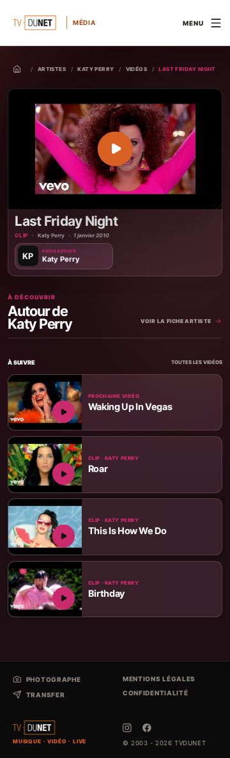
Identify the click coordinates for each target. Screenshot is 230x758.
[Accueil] (17, 69)
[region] (115, 149)
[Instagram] (127, 728)
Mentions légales (159, 679)
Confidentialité (155, 693)
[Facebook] (147, 728)
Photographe (53, 679)
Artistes (52, 69)
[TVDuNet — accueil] (34, 727)
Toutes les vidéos (196, 362)
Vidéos (137, 69)
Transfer (45, 695)
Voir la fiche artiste (176, 321)
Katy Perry (95, 69)
